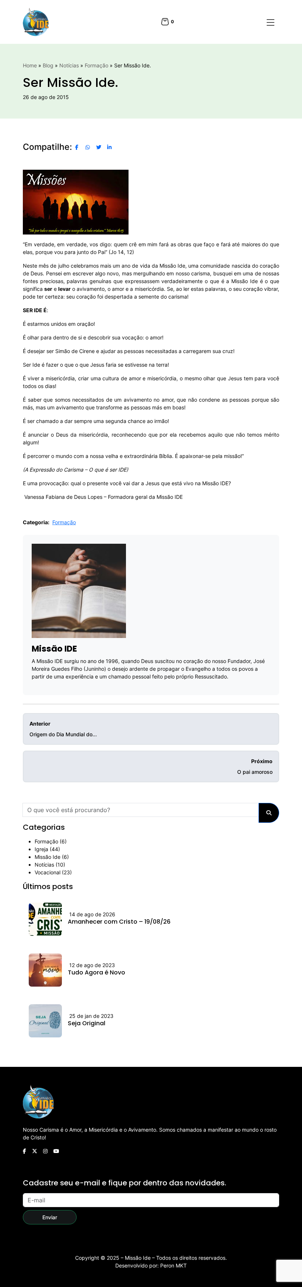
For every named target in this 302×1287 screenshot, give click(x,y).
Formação (96, 65)
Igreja (41, 849)
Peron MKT (173, 1265)
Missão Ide (47, 857)
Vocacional (47, 872)
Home (30, 65)
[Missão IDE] (36, 22)
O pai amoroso (255, 766)
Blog (48, 65)
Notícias (69, 65)
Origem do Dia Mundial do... (63, 728)
